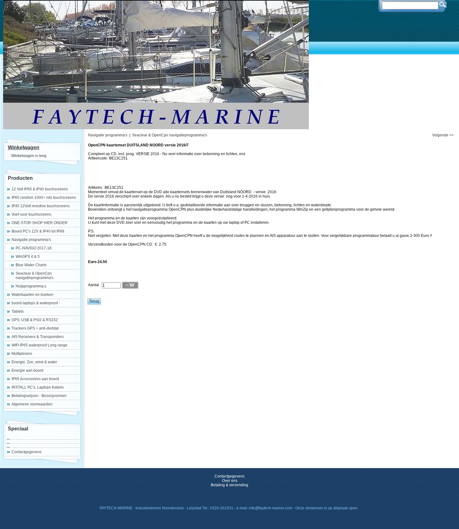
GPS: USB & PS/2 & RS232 (35, 320)
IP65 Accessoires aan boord (35, 379)
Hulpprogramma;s (31, 286)
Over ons (229, 480)
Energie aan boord (27, 370)
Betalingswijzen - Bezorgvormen (39, 396)
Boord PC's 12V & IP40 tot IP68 (38, 231)
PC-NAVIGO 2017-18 (34, 248)
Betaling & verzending (229, 485)
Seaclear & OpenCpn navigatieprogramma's (34, 275)
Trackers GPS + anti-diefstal (35, 328)
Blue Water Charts (31, 265)
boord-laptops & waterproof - (36, 303)
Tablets (18, 311)
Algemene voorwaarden (32, 404)
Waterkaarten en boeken (32, 294)
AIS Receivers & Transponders (38, 337)
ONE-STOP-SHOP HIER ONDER (39, 223)
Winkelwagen (23, 147)
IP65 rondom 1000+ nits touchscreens (44, 197)
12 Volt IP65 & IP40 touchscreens (40, 189)
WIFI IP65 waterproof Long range (39, 345)
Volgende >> (443, 135)
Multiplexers (22, 353)
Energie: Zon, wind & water (34, 362)
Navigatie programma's (31, 240)
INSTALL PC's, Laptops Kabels (38, 387)
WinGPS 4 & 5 (28, 256)
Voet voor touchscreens (31, 214)
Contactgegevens (27, 452)
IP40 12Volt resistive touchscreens (41, 206)
